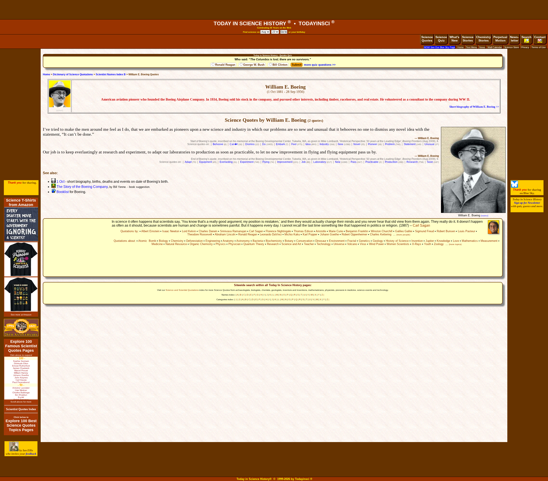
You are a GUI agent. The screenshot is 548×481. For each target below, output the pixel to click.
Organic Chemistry (201, 244)
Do (264, 144)
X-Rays (416, 244)
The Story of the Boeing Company (82, 187)
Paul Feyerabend (21, 382)
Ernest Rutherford (21, 366)
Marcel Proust (21, 370)
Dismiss (250, 144)
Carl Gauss (21, 380)
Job (303, 161)
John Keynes (21, 377)
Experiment (246, 161)
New (340, 144)
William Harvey (21, 373)
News (482, 47)
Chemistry (177, 240)
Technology (324, 244)
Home (460, 47)
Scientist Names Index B (111, 74)
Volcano (352, 244)
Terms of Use (539, 47)
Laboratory (319, 161)
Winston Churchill (381, 231)
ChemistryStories (483, 38)
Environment (337, 240)
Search (526, 37)
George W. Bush (254, 64)
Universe (339, 244)
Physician (234, 244)
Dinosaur (320, 240)
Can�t (234, 144)
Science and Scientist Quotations (182, 290)
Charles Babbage (21, 392)
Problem (390, 144)
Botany (289, 240)
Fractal (351, 240)
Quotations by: (130, 231)
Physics (221, 244)
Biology (163, 240)
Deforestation (194, 240)
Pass (353, 161)
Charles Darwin (208, 231)
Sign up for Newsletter (527, 202)
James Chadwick (21, 368)
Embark (280, 144)
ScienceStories (468, 38)
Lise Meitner (21, 390)
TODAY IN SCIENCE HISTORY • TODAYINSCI (274, 23)
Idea (308, 144)
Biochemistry (274, 240)
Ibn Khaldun (21, 395)
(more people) (403, 234)
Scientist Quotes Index (21, 409)
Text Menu (471, 47)
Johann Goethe (329, 234)
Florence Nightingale (278, 231)
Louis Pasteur (466, 231)
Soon (430, 161)
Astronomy (243, 240)
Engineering (213, 240)
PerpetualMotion (500, 38)
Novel (356, 144)
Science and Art (291, 244)
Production (391, 161)
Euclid (21, 397)
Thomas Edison (303, 231)
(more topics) (455, 244)
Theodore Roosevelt (199, 234)
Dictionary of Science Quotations (73, 74)
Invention (417, 240)
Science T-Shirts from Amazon (21, 202)
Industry (324, 144)
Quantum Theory (253, 244)
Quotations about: (125, 240)
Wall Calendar (495, 47)
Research (412, 161)
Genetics (364, 240)
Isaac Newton (170, 231)
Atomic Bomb (147, 240)
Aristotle (321, 231)
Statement (409, 144)
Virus (363, 244)
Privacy (525, 47)
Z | (323, 295)
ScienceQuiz (441, 38)
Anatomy (228, 240)
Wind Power (376, 244)
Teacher (309, 244)
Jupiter (430, 240)
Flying (266, 161)
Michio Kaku (292, 234)
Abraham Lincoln (225, 234)
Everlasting (226, 161)
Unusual (429, 144)
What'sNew (454, 38)
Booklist (62, 192)
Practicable (371, 161)
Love (456, 240)
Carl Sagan (421, 225)
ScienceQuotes (427, 38)
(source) (59, 110)
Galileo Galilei (403, 231)
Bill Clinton (280, 64)
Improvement (284, 161)
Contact (540, 37)
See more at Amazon (21, 314)
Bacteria (258, 240)
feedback (31, 453)
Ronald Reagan (225, 64)
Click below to (21, 417)
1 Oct (60, 181)
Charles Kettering (380, 234)
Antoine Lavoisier (21, 388)
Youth (427, 244)
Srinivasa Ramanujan (233, 231)
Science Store (511, 47)
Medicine (157, 244)
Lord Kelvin (189, 231)
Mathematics (470, 240)
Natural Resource (176, 244)
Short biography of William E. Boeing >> (474, 106)
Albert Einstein (150, 231)
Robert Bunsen (446, 231)
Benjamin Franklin (357, 231)
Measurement (489, 240)
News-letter (514, 38)
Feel (293, 144)
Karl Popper (310, 234)
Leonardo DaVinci (271, 234)
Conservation (304, 240)
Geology (378, 240)
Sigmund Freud (424, 231)
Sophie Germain (21, 361)
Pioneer (372, 144)
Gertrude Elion (21, 363)
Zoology (439, 244)
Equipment (205, 161)
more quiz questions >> (320, 64)
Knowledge (443, 240)
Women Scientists (398, 244)
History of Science (397, 240)
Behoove (218, 144)
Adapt (188, 161)
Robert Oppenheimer (354, 234)
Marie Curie (336, 231)
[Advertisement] (274, 9)
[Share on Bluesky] (514, 186)
